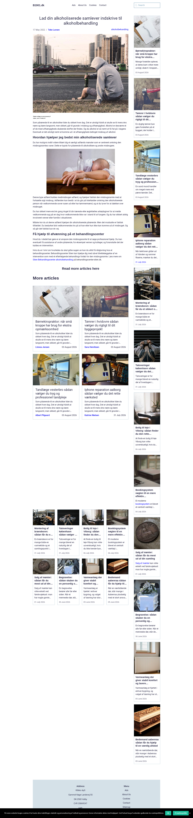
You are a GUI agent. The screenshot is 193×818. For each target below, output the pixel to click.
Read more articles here (80, 268)
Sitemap (126, 807)
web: (80, 808)
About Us (82, 5)
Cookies (92, 5)
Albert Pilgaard (42, 415)
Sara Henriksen (92, 347)
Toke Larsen (54, 30)
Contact (102, 5)
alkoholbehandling (119, 29)
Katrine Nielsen (92, 415)
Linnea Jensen (42, 347)
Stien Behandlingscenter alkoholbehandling (53, 259)
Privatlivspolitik (181, 813)
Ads (73, 5)
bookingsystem (142, 504)
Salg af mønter (142, 563)
